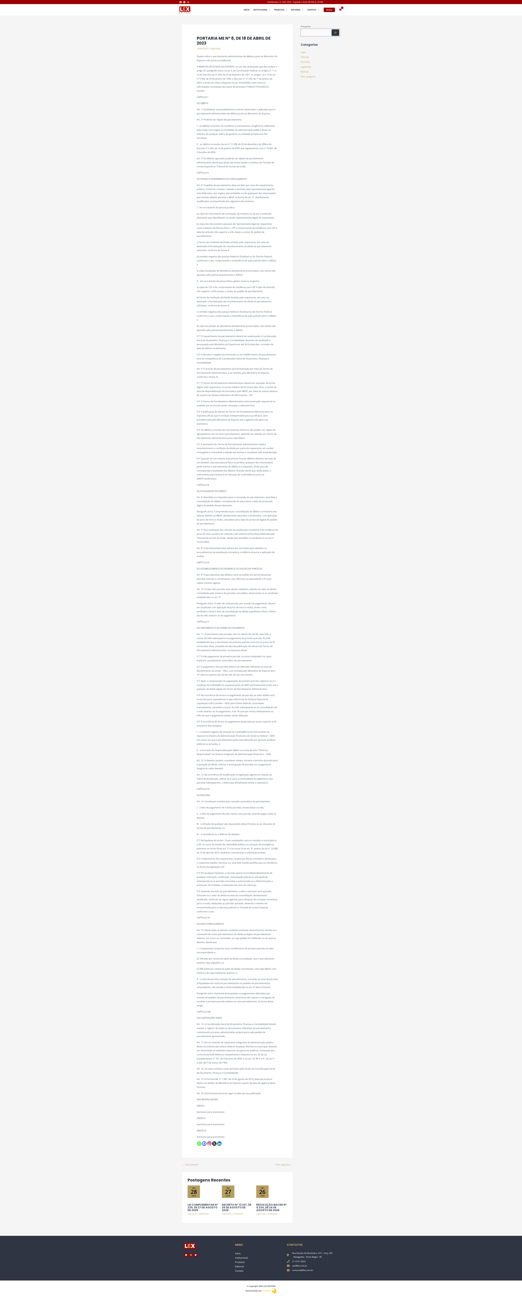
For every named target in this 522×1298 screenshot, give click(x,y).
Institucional (241, 1257)
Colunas (305, 57)
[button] (269, 9)
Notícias (305, 71)
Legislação (215, 48)
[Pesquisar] (335, 32)
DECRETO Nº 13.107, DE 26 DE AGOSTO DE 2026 (236, 1207)
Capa (303, 52)
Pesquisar (306, 26)
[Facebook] (180, 2)
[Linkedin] (219, 1143)
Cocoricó (266, 1290)
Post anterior (190, 1164)
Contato (239, 1270)
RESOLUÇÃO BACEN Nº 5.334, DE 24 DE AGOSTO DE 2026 (271, 1207)
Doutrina (305, 61)
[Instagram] (184, 2)
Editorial (239, 1266)
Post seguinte (284, 1164)
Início (238, 1253)
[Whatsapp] (199, 1143)
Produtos (240, 1262)
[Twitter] (188, 2)
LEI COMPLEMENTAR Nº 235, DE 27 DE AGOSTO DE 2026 (203, 1207)
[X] (214, 1143)
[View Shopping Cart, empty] (340, 9)
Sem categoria (308, 76)
